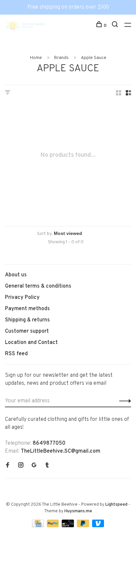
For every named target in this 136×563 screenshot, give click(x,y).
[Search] (115, 25)
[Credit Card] (38, 526)
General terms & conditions (38, 286)
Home (36, 58)
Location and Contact (31, 342)
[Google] (34, 466)
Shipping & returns (27, 320)
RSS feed (16, 354)
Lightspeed (116, 504)
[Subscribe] (123, 401)
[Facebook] (7, 466)
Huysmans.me (78, 511)
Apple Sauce (93, 58)
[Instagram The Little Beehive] (20, 466)
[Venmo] (98, 526)
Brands (61, 58)
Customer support (27, 331)
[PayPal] (53, 526)
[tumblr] (47, 466)
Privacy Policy (22, 297)
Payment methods (27, 309)
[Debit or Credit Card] (68, 526)
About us (16, 275)
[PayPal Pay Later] (83, 526)
